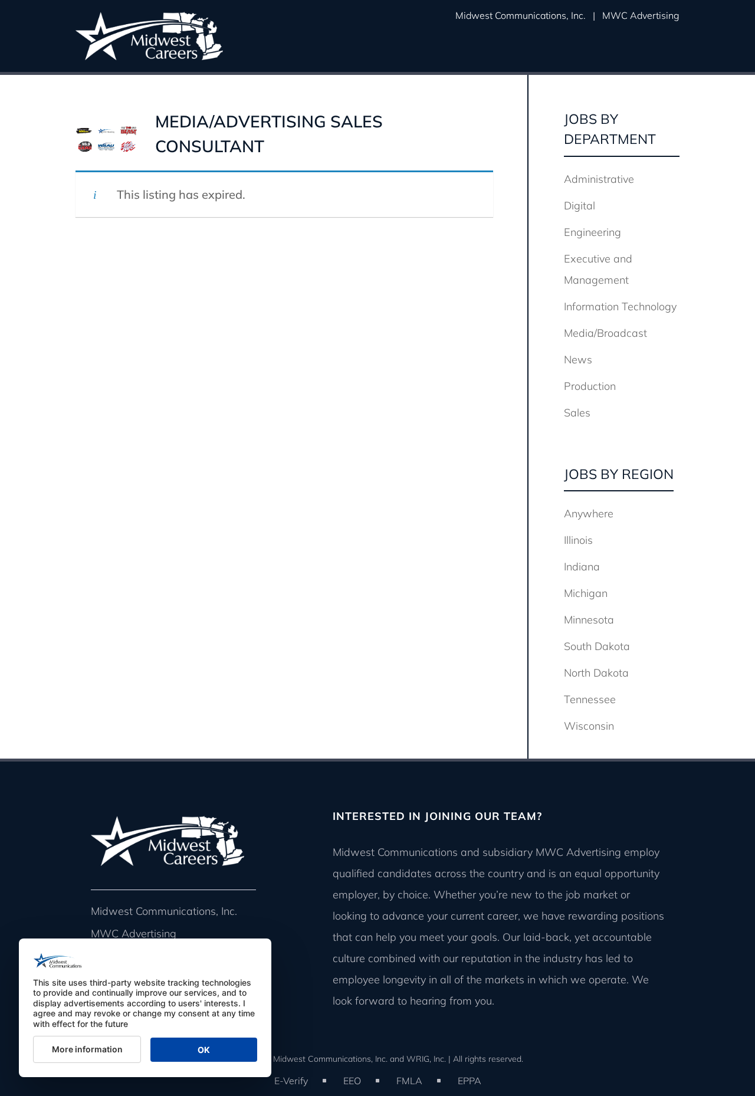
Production (590, 386)
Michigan (586, 593)
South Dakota (597, 646)
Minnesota (589, 619)
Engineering (592, 232)
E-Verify (291, 1081)
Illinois (578, 540)
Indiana (582, 566)
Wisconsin (589, 726)
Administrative (599, 179)
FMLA (409, 1081)
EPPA (469, 1081)
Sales (577, 412)
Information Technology (620, 306)
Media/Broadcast (605, 333)
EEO (352, 1081)
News (578, 359)
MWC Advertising (641, 15)
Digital (579, 205)
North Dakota (596, 673)
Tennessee (590, 699)
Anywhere (588, 513)
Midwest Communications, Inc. (520, 15)
